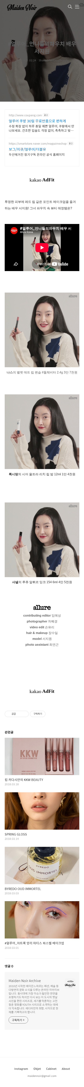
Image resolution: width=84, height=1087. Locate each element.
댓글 (9, 966)
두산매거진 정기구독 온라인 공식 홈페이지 (37, 154)
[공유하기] (19, 714)
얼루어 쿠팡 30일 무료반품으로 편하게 (37, 121)
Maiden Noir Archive (25, 980)
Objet (37, 1068)
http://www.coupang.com (25, 115)
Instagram (21, 1068)
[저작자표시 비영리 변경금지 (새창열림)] (51, 713)
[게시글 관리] (24, 714)
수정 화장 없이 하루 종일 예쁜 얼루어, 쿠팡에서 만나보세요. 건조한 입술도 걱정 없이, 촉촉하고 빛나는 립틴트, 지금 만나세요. (41, 128)
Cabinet (51, 1068)
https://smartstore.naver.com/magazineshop (38, 143)
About (66, 1068)
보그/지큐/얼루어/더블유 (27, 149)
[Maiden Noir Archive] (24, 7)
